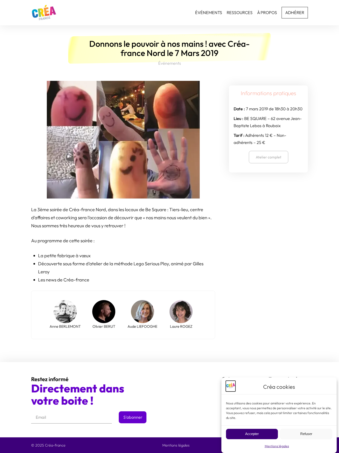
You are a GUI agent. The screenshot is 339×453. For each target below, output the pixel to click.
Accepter (252, 434)
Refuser (306, 434)
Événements (169, 63)
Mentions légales (277, 446)
